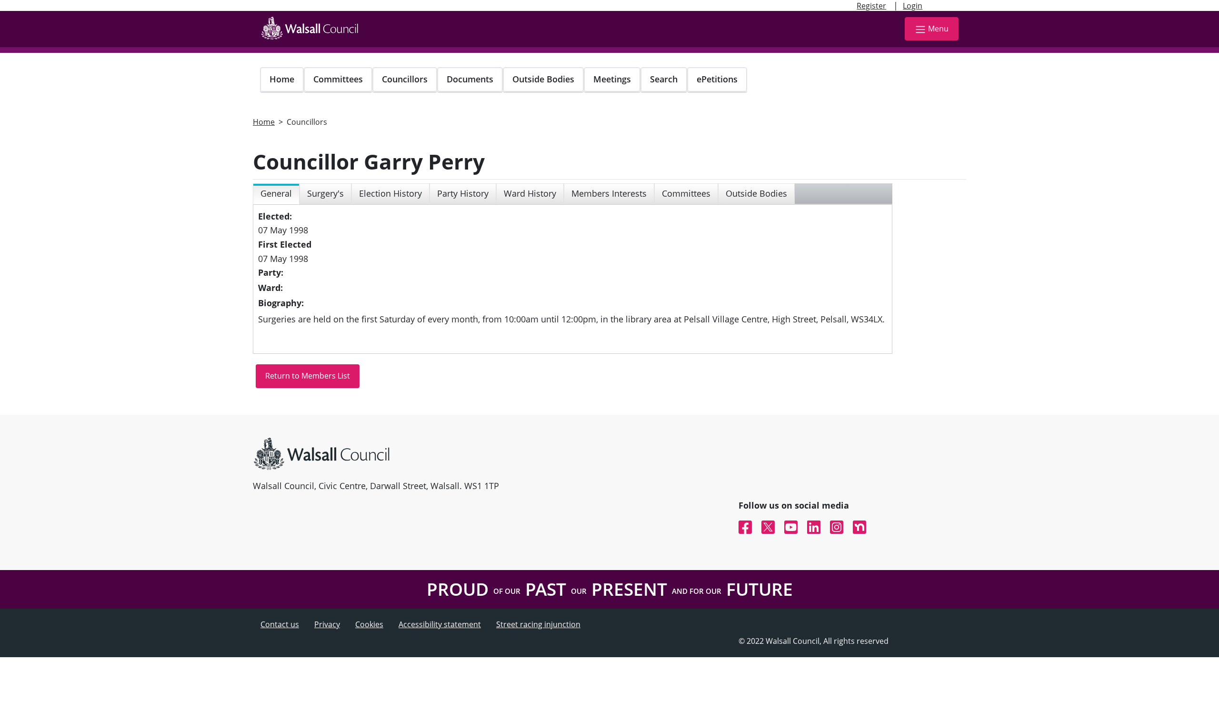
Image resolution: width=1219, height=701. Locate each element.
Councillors (405, 79)
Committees (338, 79)
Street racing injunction (538, 624)
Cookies (369, 624)
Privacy (327, 624)
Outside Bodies (543, 79)
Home (282, 79)
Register (871, 5)
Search (664, 79)
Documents (470, 79)
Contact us (279, 624)
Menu (938, 28)
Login (912, 5)
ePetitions (717, 79)
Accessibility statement (440, 624)
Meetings (612, 79)
